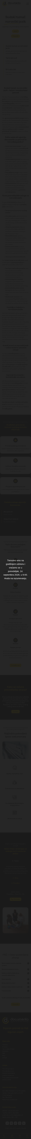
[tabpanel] (15, 869)
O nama (4, 1047)
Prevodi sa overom (8, 1069)
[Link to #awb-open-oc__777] (26, 3)
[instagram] (11, 1123)
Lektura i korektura (8, 1075)
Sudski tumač (10, 88)
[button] (15, 964)
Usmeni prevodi (10, 257)
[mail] (19, 1123)
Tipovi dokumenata (8, 1049)
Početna (5, 1044)
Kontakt (4, 1058)
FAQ (3, 1053)
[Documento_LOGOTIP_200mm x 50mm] (11, 2)
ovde (3, 341)
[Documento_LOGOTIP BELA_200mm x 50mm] (15, 1018)
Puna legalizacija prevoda (10, 1077)
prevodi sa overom (16, 210)
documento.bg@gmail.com (12, 625)
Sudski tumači (6, 1079)
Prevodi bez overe (8, 1071)
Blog (3, 1055)
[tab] (15, 861)
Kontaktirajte (11, 392)
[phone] (23, 1123)
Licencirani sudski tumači (13, 146)
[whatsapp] (15, 1123)
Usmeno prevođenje (8, 1073)
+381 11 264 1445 (13, 1113)
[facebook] (7, 1123)
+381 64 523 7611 (13, 1111)
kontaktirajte (11, 377)
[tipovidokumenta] (15, 742)
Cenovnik (5, 1051)
